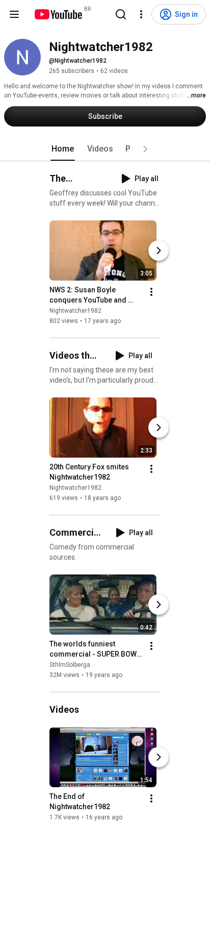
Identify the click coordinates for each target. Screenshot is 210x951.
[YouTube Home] (58, 14)
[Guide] (14, 14)
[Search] (121, 14)
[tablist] (105, 149)
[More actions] (151, 292)
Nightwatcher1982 (75, 310)
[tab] (62, 149)
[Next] (158, 250)
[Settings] (141, 14)
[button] (145, 149)
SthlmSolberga (69, 664)
